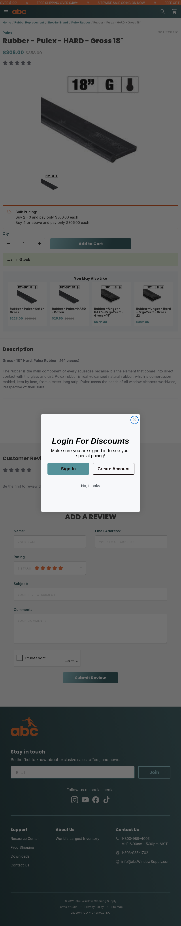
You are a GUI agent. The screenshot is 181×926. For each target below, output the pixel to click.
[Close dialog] (134, 420)
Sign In (68, 468)
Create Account (114, 468)
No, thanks (90, 486)
